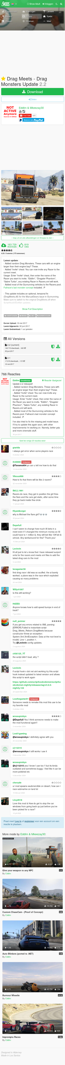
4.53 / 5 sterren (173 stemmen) (13, 253)
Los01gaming (20, 733)
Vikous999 (18, 476)
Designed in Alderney (11, 1052)
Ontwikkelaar (26, 380)
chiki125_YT (19, 653)
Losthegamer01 (21, 698)
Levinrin (17, 548)
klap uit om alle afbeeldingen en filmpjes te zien (32, 237)
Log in (18, 821)
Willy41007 (18, 589)
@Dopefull (18, 719)
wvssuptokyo (20, 716)
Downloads (12, 247)
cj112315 (17, 747)
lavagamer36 (19, 568)
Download (34, 91)
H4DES (16, 603)
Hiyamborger (19, 510)
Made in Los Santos (10, 1055)
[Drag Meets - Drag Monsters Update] (32, 187)
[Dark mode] (56, 4)
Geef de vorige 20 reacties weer (32, 440)
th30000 (17, 461)
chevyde (17, 782)
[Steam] (23, 111)
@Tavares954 (19, 465)
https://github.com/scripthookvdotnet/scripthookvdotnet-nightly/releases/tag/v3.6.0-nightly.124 (37, 684)
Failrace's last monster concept (18, 287)
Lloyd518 (17, 799)
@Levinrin (21, 642)
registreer (29, 821)
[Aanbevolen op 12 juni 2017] (3, 78)
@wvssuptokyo (21, 736)
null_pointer (19, 621)
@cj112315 (18, 765)
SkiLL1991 (18, 490)
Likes (26, 247)
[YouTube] (20, 111)
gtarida (16, 447)
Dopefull (17, 525)
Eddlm (16, 380)
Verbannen (26, 462)
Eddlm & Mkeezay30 (31, 108)
